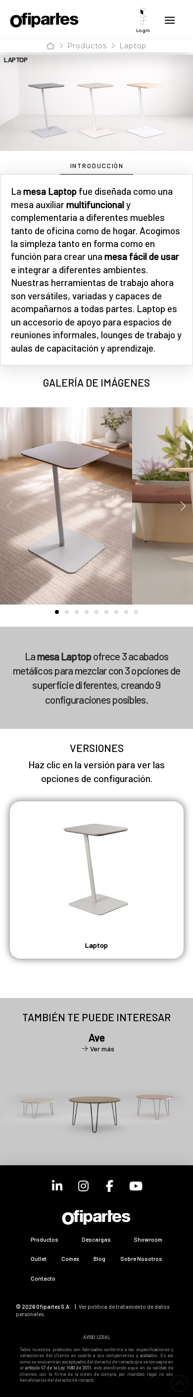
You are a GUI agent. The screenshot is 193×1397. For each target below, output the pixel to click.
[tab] (97, 166)
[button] (143, 20)
